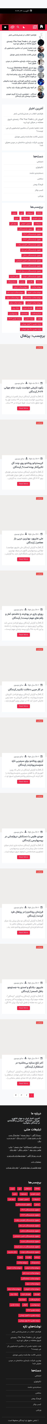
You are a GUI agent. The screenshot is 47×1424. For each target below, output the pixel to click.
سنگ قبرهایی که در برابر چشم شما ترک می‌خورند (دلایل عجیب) (21, 75)
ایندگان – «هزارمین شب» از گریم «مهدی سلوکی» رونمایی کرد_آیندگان (21, 95)
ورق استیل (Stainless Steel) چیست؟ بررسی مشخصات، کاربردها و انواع (21, 69)
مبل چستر (18, 1147)
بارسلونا (25, 218)
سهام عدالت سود (13, 297)
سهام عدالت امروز (34, 292)
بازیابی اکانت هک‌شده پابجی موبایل (23, 55)
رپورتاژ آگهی (36, 1135)
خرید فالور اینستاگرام (32, 1147)
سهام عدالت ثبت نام (15, 292)
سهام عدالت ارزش (20, 287)
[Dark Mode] (24, 27)
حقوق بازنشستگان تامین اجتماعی (28, 260)
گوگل (39, 319)
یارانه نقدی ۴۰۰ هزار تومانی (31, 329)
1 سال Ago (33, 534)
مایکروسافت (36, 313)
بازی (16, 218)
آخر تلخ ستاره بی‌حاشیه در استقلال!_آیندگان (29, 1065)
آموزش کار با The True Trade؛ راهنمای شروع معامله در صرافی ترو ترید (21, 43)
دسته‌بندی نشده (36, 173)
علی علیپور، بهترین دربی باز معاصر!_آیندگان (28, 540)
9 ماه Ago (34, 459)
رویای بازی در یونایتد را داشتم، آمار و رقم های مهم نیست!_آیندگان (24, 616)
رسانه (39, 282)
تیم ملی (13, 223)
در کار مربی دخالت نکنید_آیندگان (25, 689)
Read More (23, 408)
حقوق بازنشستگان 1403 (32, 239)
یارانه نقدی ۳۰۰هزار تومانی (31, 324)
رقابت (30, 282)
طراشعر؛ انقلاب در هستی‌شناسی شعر (22, 35)
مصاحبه (24, 313)
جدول (39, 229)
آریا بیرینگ (21, 1138)
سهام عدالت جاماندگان (32, 297)
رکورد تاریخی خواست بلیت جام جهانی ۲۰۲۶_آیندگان (23, 390)
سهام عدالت (36, 287)
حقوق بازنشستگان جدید (32, 266)
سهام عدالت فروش (34, 303)
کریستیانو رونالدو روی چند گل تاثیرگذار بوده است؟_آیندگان (27, 465)
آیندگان (33, 1122)
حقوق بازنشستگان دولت (32, 276)
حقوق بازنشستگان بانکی (32, 255)
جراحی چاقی (22, 1150)
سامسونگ (12, 282)
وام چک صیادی (12, 1167)
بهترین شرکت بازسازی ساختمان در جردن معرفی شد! (21, 62)
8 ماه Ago (34, 383)
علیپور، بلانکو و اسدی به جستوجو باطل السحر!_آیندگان (25, 989)
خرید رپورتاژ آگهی (34, 1156)
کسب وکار (39, 190)
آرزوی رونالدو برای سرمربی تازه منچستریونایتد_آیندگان (27, 763)
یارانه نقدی (29, 319)
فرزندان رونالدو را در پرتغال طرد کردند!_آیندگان (27, 914)
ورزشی (39, 347)
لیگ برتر (16, 308)
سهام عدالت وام (16, 303)
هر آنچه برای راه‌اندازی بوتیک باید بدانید (21, 88)
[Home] (41, 27)
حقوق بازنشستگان (26, 229)
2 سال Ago (33, 609)
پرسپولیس (13, 313)
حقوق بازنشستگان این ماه (31, 250)
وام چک (13, 1150)
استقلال (30, 213)
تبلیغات (38, 223)
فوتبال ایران (27, 308)
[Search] (18, 27)
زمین (22, 282)
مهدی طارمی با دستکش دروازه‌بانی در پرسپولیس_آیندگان (24, 838)
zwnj (39, 213)
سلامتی (40, 178)
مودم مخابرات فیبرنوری (16, 1156)
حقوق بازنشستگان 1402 (32, 234)
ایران (14, 213)
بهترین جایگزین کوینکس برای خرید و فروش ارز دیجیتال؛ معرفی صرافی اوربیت (19, 82)
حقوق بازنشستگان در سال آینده (29, 271)
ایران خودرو (37, 218)
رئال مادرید (14, 276)
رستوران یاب (36, 1162)
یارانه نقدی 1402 (14, 319)
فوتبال (38, 308)
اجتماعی (40, 161)
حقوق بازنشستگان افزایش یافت (29, 245)
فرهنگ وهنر (38, 184)
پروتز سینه (25, 1135)
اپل (21, 213)
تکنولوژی (39, 167)
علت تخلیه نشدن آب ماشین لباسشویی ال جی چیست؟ (20, 49)
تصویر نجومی (26, 223)
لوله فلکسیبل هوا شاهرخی (30, 1167)
